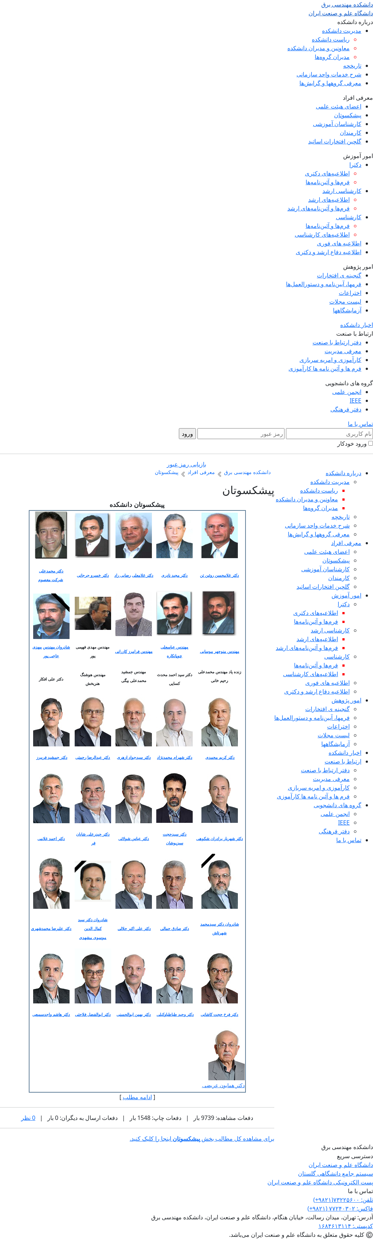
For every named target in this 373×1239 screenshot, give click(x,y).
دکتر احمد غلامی (51, 838)
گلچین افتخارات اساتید (334, 141)
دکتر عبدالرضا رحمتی (92, 757)
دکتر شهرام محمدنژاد (174, 757)
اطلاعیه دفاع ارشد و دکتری (328, 252)
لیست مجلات (345, 301)
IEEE (355, 400)
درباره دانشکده (343, 473)
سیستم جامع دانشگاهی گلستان (335, 1173)
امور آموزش (346, 595)
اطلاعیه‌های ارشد (329, 200)
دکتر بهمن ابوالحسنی (134, 1014)
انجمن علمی (346, 392)
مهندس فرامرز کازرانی (134, 651)
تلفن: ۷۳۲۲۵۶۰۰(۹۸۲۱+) (343, 1200)
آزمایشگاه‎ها (347, 310)
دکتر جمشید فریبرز (51, 757)
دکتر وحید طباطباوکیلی (175, 1014)
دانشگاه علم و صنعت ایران (341, 1165)
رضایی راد (122, 575)
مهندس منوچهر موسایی (219, 651)
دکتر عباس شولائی (133, 838)
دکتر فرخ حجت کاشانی (219, 1014)
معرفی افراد (346, 543)
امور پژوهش (346, 700)
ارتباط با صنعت (343, 761)
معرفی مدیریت (343, 351)
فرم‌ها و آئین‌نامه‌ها (328, 182)
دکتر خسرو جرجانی (93, 575)
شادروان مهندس (56, 647)
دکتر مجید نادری (174, 575)
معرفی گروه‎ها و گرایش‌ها (330, 83)
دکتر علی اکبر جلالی (134, 928)
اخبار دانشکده (356, 325)
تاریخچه (352, 66)
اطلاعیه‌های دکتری (327, 173)
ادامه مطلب (137, 1097)
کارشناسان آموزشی (337, 124)
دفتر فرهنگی (345, 409)
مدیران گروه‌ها (332, 57)
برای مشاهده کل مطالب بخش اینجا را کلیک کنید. (202, 1139)
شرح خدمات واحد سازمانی (329, 74)
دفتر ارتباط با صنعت (337, 342)
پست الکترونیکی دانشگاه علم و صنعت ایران (320, 1182)
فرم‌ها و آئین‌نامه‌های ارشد (318, 208)
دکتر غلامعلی (142, 575)
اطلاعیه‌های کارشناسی (322, 234)
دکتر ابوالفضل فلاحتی (93, 1014)
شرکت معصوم (50, 579)
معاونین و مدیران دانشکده (318, 48)
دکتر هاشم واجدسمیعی (51, 1014)
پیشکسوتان (347, 115)
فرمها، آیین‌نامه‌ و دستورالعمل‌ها (323, 284)
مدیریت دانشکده (341, 31)
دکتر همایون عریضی (223, 1085)
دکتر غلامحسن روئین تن (219, 575)
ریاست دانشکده (331, 39)
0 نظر (28, 1118)
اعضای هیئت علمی (338, 106)
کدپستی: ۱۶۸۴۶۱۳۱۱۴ (345, 1226)
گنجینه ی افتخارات (339, 275)
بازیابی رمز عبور (186, 464)
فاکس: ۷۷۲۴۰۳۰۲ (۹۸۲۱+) (340, 1208)
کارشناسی (348, 217)
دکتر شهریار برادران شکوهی (219, 838)
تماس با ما (360, 424)
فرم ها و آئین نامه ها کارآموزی (324, 368)
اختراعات (350, 293)
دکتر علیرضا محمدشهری (51, 928)
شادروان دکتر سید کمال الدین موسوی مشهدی (92, 928)
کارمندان (350, 133)
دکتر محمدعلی (51, 571)
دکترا (355, 165)
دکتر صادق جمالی (174, 928)
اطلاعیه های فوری (339, 243)
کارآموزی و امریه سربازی (330, 360)
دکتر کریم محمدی (220, 757)
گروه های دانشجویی (337, 805)
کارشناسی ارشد (341, 191)
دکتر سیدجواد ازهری (134, 757)
